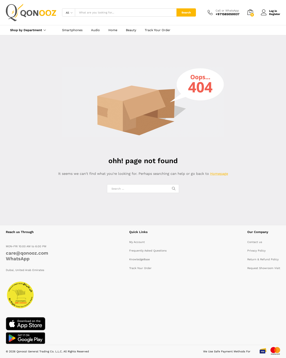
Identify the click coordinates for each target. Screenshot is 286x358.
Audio (95, 30)
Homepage (219, 174)
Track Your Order (157, 30)
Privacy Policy (256, 250)
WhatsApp (18, 258)
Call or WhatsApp (227, 10)
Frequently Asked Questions (148, 250)
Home (112, 30)
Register (274, 14)
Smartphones (72, 30)
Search (186, 12)
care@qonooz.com (27, 253)
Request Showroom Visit (263, 268)
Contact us (254, 242)
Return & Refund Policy (263, 259)
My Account (137, 242)
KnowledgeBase (139, 259)
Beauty (131, 30)
